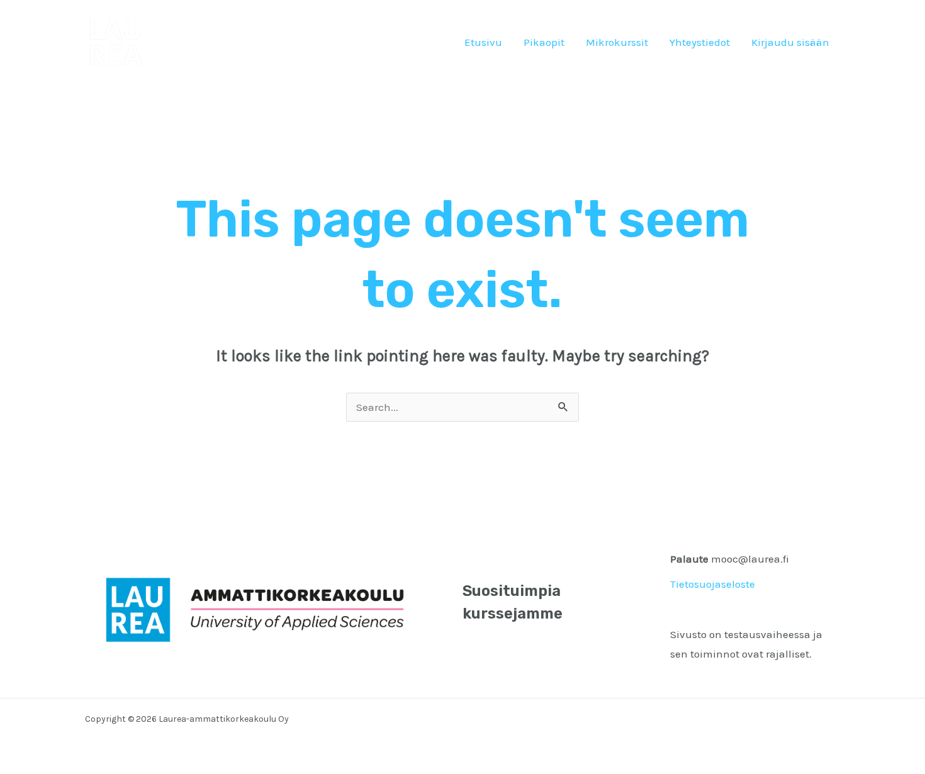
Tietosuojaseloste (712, 584)
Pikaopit (544, 42)
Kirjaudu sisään (790, 42)
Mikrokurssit (617, 42)
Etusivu (483, 42)
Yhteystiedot (700, 42)
